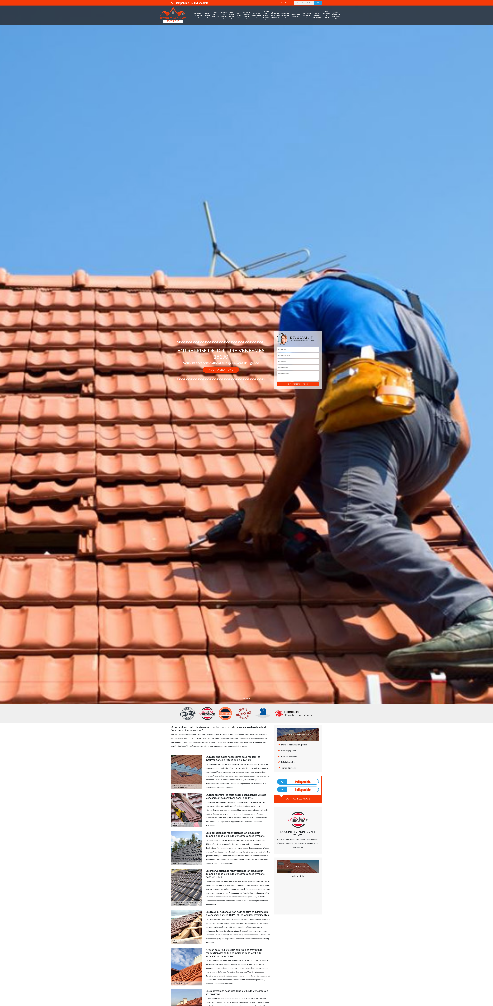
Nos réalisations (221, 369)
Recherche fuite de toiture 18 (246, 15)
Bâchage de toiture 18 (224, 15)
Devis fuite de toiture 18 (231, 15)
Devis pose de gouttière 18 (215, 15)
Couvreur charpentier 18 (256, 15)
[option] (246, 402)
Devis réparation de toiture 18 (336, 15)
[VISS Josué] (173, 15)
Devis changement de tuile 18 (317, 15)
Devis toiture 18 (238, 15)
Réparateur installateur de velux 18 (275, 15)
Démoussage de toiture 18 (306, 15)
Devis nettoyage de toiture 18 (326, 15)
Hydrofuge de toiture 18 (285, 15)
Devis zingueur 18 (207, 15)
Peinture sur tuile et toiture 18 (266, 15)
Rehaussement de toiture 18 (296, 15)
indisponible (181, 3)
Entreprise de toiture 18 (198, 15)
